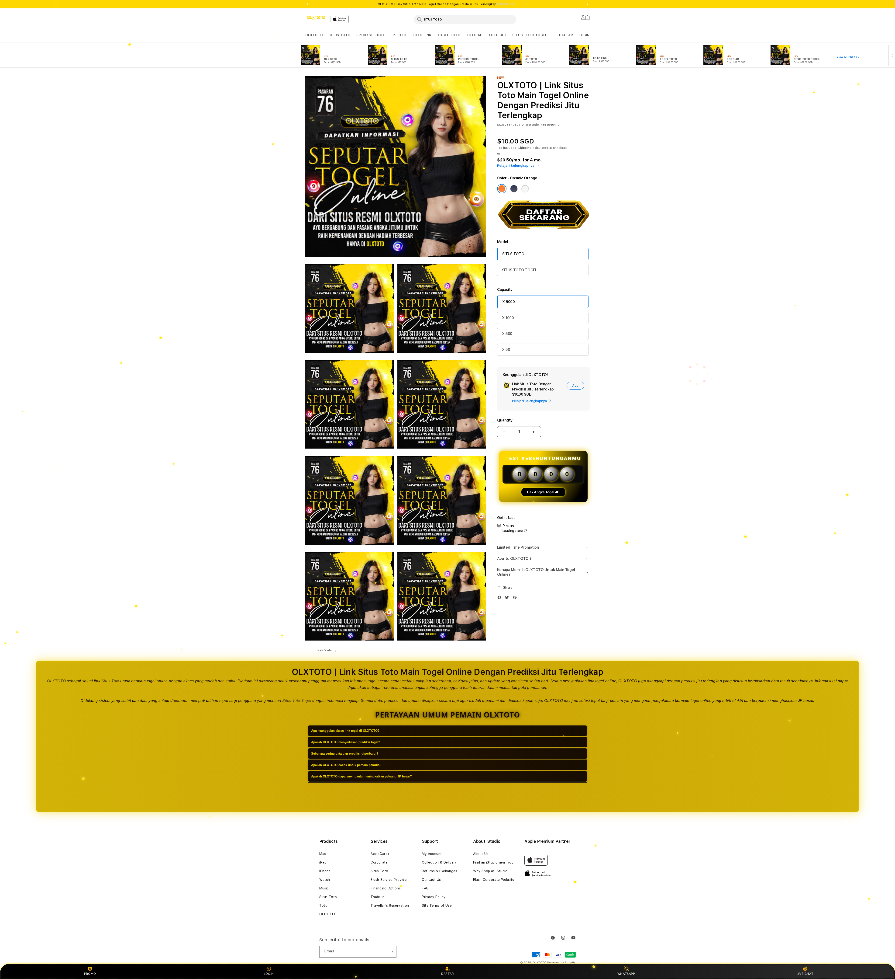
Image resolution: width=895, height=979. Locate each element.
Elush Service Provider (389, 879)
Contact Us (431, 879)
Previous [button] (307, 4)
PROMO (90, 974)
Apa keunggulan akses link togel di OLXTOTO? (345, 730)
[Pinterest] (516, 598)
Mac (322, 854)
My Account (432, 854)
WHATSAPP (626, 974)
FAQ (425, 888)
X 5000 (508, 302)
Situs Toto (110, 681)
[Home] (316, 18)
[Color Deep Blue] (514, 188)
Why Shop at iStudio (490, 871)
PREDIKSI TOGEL (370, 35)
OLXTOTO (314, 35)
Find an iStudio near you (493, 862)
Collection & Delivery (439, 862)
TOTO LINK (421, 35)
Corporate (379, 862)
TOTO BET (498, 35)
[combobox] (465, 19)
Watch (324, 879)
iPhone (325, 871)
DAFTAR (447, 974)
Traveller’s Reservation (390, 905)
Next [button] (587, 4)
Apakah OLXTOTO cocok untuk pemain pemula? (346, 765)
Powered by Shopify (561, 962)
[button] (314, 35)
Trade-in (378, 897)
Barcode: (533, 124)
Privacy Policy (433, 897)
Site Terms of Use (437, 905)
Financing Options (386, 888)
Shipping (525, 148)
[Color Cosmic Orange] (501, 188)
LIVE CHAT (805, 974)
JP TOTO (398, 35)
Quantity (505, 420)
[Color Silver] (525, 188)
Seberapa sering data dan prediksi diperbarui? (344, 753)
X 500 (507, 333)
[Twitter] (508, 598)
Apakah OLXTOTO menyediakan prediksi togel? (345, 742)
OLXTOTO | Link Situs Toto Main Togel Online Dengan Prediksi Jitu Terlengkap (447, 4)
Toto (323, 905)
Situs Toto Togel (296, 701)
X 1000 (508, 318)
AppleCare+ (380, 854)
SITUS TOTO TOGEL (529, 35)
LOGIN (269, 974)
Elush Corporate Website (493, 879)
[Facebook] (500, 598)
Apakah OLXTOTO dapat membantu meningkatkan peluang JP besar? (361, 776)
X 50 (506, 349)
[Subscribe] (391, 952)
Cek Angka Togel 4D (543, 492)
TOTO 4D (474, 35)
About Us (481, 854)
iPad (322, 862)
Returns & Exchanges (439, 871)
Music (324, 888)
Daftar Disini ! (507, 4)
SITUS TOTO (340, 35)
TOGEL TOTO (449, 35)
